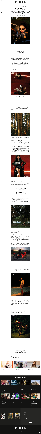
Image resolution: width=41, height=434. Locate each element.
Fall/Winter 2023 (18, 357)
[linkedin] (1, 9)
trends (15, 357)
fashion (12, 357)
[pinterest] (1, 8)
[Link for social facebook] (19, 431)
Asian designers (19, 62)
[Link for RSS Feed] (22, 431)
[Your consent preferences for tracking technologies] (39, 432)
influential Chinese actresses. (15, 60)
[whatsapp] (1, 11)
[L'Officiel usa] (20, 1)
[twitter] (1, 10)
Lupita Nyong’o (22, 57)
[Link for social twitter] (18, 431)
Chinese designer (27, 62)
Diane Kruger (17, 57)
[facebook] (1, 6)
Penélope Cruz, (13, 57)
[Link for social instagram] (21, 431)
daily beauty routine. (17, 310)
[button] (19, 416)
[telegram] (1, 12)
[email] (1, 5)
